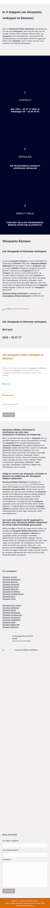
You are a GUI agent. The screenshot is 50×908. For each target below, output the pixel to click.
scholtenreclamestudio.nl (26, 901)
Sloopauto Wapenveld (11, 625)
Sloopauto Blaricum (10, 582)
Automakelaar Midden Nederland (16, 484)
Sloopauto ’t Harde (9, 577)
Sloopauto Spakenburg (11, 620)
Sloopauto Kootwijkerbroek (13, 594)
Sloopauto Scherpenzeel (12, 615)
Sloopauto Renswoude (11, 613)
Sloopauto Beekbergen (11, 579)
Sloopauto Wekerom (10, 627)
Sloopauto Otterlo (9, 610)
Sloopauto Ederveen (10, 589)
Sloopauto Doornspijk (10, 584)
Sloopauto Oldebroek (10, 608)
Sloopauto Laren (8, 596)
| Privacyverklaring (28, 905)
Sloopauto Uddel (8, 622)
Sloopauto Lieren (9, 599)
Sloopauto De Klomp (10, 587)
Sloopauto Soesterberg (11, 617)
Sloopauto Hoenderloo (11, 592)
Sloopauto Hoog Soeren (11, 605)
